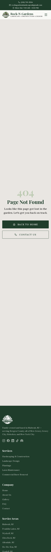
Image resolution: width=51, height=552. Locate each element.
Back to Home (28, 224)
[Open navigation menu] (46, 15)
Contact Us (27, 234)
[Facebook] (8, 440)
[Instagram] (3, 440)
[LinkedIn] (12, 440)
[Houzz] (21, 440)
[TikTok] (17, 440)
